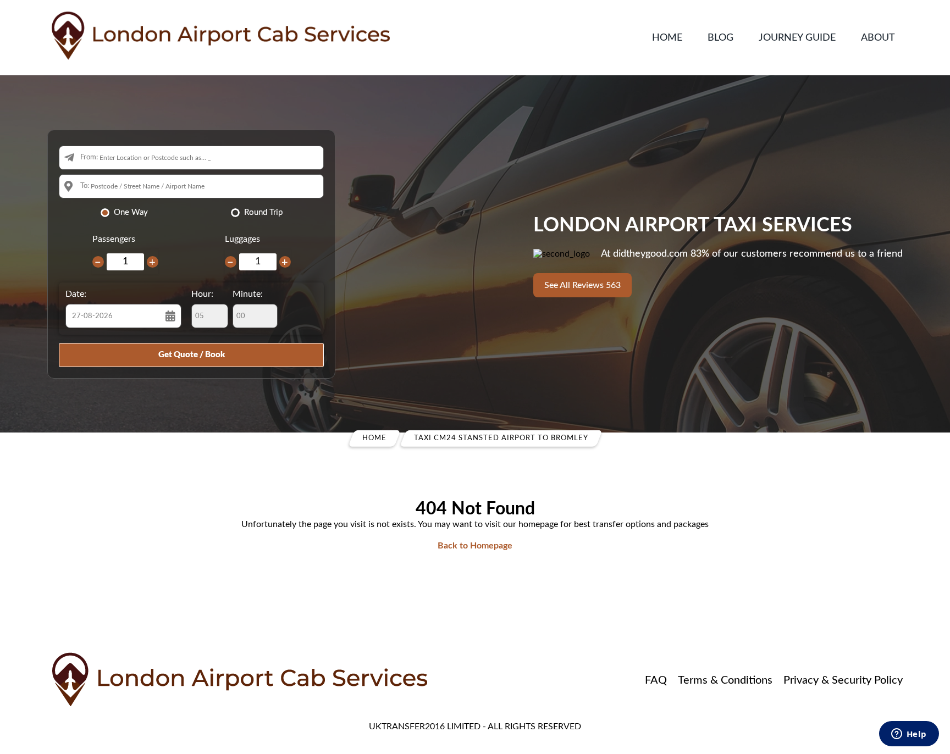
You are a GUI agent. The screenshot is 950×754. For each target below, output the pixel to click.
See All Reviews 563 (582, 285)
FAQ (656, 680)
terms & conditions (725, 680)
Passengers (113, 239)
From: (89, 157)
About (878, 38)
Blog (720, 38)
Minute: (248, 294)
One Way (131, 212)
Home (667, 38)
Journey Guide (797, 38)
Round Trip (263, 212)
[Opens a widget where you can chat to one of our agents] (909, 735)
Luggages (242, 239)
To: (84, 186)
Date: (75, 294)
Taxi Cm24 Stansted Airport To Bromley (501, 438)
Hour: (202, 294)
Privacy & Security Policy (843, 680)
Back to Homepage (475, 545)
